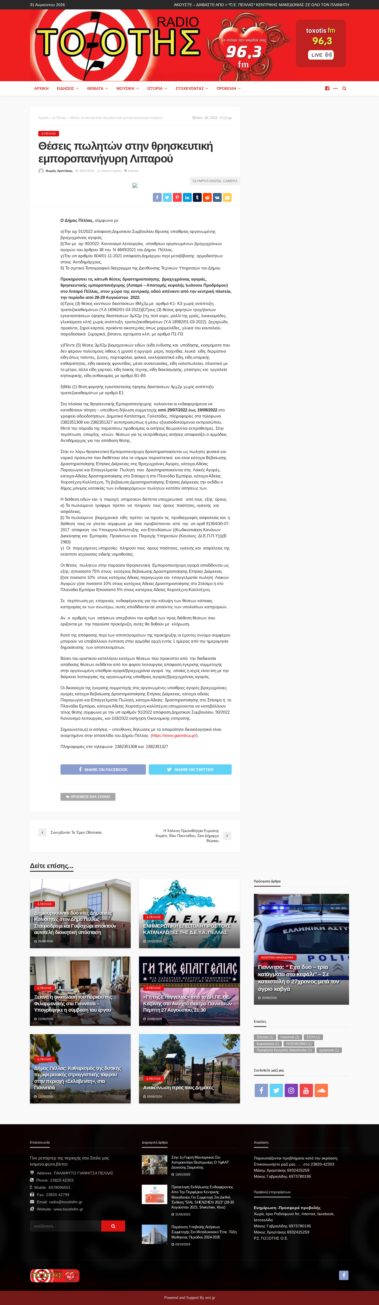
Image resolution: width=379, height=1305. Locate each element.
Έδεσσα (265, 1037)
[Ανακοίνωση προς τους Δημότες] (189, 1068)
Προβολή (226, 88)
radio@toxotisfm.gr (65, 1202)
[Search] (344, 88)
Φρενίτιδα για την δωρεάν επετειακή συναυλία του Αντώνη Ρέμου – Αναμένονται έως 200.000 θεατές (301, 978)
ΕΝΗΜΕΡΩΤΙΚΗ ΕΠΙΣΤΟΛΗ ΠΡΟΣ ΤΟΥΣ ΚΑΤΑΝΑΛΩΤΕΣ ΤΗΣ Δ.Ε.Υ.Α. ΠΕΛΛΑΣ (186, 929)
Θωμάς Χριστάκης (59, 170)
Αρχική (41, 88)
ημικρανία (329, 1050)
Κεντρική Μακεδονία (277, 957)
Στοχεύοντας (190, 88)
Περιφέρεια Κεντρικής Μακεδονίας (284, 1050)
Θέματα (95, 88)
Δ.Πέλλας (49, 133)
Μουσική (125, 88)
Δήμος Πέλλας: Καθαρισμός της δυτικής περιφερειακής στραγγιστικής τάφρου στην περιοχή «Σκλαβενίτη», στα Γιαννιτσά (77, 1077)
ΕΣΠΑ (313, 1037)
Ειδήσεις (65, 88)
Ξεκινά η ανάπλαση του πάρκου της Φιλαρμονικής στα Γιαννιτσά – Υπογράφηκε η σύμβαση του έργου (73, 1003)
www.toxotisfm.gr (68, 1209)
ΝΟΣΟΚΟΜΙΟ (299, 1044)
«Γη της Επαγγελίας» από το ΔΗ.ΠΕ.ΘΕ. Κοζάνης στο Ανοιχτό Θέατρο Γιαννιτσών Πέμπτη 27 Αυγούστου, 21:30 (187, 1003)
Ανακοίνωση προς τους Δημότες (178, 1087)
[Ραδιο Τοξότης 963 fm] (162, 44)
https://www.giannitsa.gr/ (174, 735)
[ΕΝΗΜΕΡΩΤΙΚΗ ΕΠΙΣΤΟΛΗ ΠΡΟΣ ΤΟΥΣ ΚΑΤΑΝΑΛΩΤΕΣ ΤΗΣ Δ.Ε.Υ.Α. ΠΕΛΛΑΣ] (189, 913)
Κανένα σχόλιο (112, 170)
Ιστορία (155, 88)
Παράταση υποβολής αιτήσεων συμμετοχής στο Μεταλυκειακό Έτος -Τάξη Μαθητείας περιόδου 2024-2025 (203, 1232)
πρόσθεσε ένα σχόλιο (90, 797)
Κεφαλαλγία (268, 1044)
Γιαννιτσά (290, 1037)
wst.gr (210, 1298)
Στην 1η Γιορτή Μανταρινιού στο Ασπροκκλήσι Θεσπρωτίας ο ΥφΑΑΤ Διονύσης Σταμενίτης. (200, 1162)
